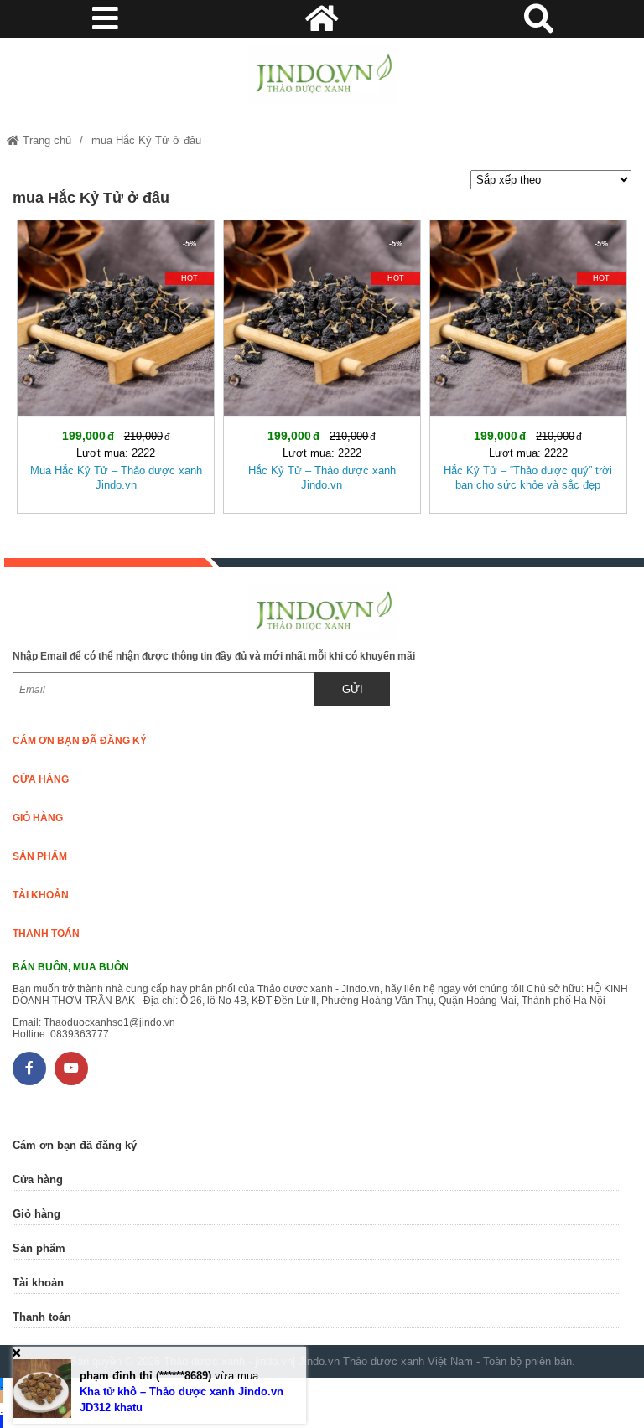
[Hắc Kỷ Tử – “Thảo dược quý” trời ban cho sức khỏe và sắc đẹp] (528, 363)
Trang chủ (45, 140)
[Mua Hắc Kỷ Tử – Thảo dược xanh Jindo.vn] (116, 363)
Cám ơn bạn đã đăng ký (80, 741)
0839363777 (79, 1034)
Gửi (352, 689)
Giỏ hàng (38, 818)
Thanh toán (46, 933)
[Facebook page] (29, 1068)
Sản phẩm (40, 856)
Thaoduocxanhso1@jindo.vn (109, 1022)
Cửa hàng (41, 779)
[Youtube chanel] (71, 1068)
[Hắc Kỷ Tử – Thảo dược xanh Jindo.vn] (322, 363)
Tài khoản (41, 895)
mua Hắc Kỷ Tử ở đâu (146, 140)
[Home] (322, 74)
